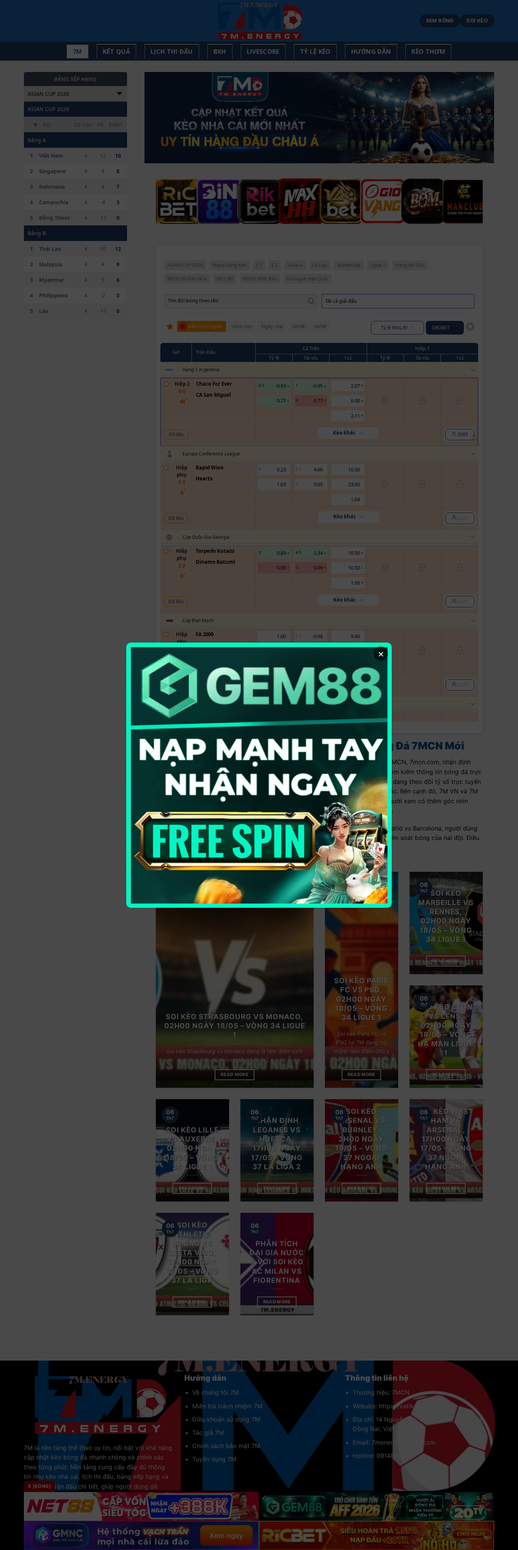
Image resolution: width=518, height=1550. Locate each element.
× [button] (381, 653)
